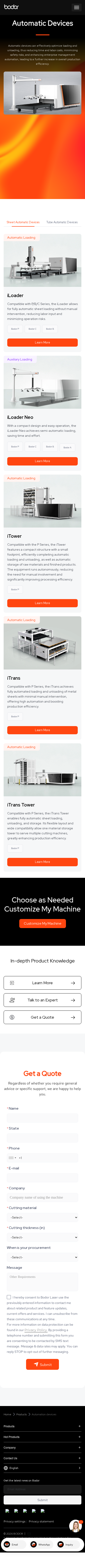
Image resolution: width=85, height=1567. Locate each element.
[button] (42, 982)
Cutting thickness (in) (26, 1227)
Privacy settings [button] (14, 1521)
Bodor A (67, 447)
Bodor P (15, 328)
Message (14, 1267)
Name (13, 1108)
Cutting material (21, 1207)
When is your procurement (29, 1247)
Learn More (42, 342)
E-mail (13, 1168)
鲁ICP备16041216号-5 (45, 1534)
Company (16, 1188)
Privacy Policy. (36, 1330)
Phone (13, 1148)
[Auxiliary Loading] (42, 382)
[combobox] (12, 1158)
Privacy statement (41, 1521)
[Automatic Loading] (42, 260)
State (13, 1128)
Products (21, 1414)
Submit (42, 1500)
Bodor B (50, 328)
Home (7, 1414)
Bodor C (32, 328)
